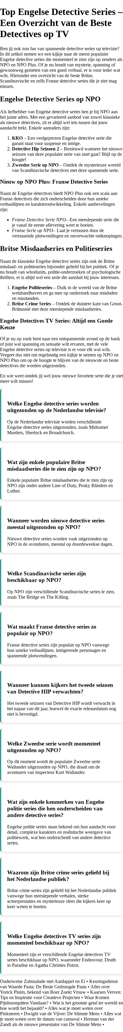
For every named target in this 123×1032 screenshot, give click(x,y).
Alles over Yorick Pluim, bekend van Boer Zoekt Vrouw (55, 989)
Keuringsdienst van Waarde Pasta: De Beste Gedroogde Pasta (59, 984)
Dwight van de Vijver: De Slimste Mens (61, 1013)
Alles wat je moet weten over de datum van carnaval (60, 1016)
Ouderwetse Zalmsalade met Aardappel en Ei (42, 981)
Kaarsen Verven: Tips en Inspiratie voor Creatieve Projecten (61, 995)
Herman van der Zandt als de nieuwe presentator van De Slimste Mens (57, 1021)
